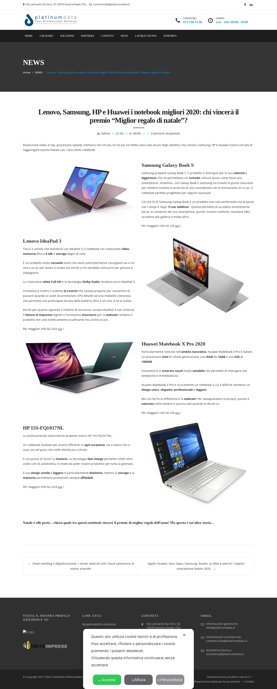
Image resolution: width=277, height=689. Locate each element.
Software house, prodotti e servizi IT (228, 677)
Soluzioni (67, 35)
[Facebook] (245, 4)
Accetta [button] (108, 680)
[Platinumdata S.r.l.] (51, 19)
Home (29, 35)
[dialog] (138, 659)
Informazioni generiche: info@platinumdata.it (222, 626)
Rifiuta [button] (139, 680)
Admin (105, 133)
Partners (87, 35)
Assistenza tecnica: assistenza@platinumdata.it (225, 652)
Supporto (169, 35)
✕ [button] (184, 635)
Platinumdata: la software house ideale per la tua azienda (205, 681)
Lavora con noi (145, 35)
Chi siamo (46, 35)
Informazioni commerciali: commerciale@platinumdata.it (226, 639)
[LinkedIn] (251, 4)
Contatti (107, 35)
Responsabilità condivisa (99, 624)
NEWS (38, 72)
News (124, 35)
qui (177, 226)
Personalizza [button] (171, 680)
